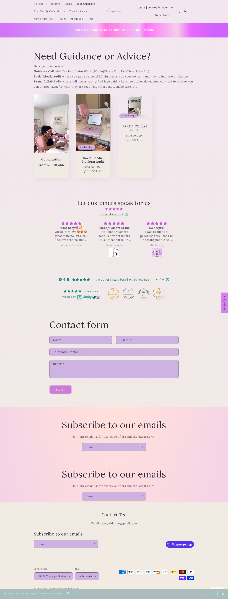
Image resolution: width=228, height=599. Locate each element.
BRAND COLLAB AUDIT (134, 128)
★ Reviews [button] (224, 302)
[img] (114, 209)
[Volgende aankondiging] (161, 30)
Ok (212, 594)
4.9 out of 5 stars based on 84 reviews (122, 279)
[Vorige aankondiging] (67, 30)
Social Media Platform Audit (93, 160)
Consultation (51, 159)
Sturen (60, 389)
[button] (40, 3)
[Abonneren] (142, 447)
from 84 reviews (111, 214)
